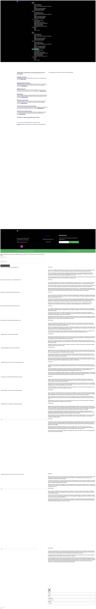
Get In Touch (37, 30)
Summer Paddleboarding (39, 9)
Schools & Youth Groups (39, 18)
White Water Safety (38, 25)
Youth (33, 11)
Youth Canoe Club (38, 12)
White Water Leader (38, 24)
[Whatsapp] (25, 246)
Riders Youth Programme (39, 17)
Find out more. (23, 79)
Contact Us (34, 27)
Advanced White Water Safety (40, 26)
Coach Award (37, 21)
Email (49, 595)
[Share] (3, 607)
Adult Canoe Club (38, 5)
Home (33, 2)
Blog (35, 28)
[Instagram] (21, 246)
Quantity (49, 601)
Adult (33, 3)
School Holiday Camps (39, 13)
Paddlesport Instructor (39, 22)
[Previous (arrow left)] (0, 608)
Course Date (50, 598)
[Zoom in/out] (0, 607)
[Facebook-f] (18, 246)
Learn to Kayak (37, 4)
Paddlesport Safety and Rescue (41, 23)
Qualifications (35, 19)
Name (49, 591)
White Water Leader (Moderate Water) (24, 111)
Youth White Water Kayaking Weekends (42, 14)
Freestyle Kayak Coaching (40, 8)
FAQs (35, 29)
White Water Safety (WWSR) (22, 100)
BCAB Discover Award (38, 20)
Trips (35, 7)
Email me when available (5, 265)
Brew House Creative (75, 250)
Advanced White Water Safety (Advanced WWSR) (26, 106)
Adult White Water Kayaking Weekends (42, 6)
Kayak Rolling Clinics (39, 10)
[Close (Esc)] (4, 607)
